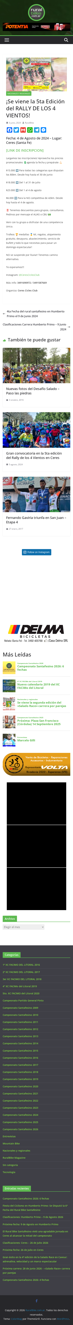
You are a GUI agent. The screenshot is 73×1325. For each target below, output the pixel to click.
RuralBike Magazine (14, 1157)
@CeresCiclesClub (29, 274)
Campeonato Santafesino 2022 (20, 1100)
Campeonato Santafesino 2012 (20, 1029)
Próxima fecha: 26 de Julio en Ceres (23, 1249)
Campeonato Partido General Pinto (23, 1000)
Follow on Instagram (39, 552)
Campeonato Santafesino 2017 (20, 1064)
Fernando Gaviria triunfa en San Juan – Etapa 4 (36, 519)
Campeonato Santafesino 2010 (20, 1014)
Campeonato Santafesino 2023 (20, 1107)
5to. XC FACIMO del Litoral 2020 (21, 993)
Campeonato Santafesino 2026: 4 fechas (26, 1279)
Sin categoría (10, 1165)
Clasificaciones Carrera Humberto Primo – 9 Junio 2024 (34, 327)
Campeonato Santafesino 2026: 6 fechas (26, 1198)
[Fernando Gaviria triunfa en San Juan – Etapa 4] (36, 479)
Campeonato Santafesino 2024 (20, 1114)
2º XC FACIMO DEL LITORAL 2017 (21, 972)
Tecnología (9, 1172)
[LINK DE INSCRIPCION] (25, 150)
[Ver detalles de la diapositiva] (36, 27)
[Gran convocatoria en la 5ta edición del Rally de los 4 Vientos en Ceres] (36, 414)
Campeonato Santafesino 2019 (20, 1079)
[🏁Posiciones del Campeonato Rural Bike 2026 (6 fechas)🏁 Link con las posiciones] (19, 574)
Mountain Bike (11, 1143)
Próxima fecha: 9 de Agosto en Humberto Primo (30, 1224)
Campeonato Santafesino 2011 (20, 1022)
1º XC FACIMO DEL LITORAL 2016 (21, 964)
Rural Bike (16, 787)
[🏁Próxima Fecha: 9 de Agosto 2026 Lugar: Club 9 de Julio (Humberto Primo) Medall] (53, 608)
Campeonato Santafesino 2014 (20, 1043)
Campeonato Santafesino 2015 (20, 1050)
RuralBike (29, 122)
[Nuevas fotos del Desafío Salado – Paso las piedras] (36, 350)
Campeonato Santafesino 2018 (20, 1072)
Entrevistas (9, 1136)
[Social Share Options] (6, 589)
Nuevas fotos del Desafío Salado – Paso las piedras (32, 390)
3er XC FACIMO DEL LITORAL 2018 (22, 979)
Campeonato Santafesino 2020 (20, 1086)
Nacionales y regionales (18, 93)
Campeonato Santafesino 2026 (20, 1129)
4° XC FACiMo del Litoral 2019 (20, 986)
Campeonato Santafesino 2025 (20, 1122)
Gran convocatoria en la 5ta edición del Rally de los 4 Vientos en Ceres (34, 455)
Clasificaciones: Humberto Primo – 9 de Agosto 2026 (33, 1217)
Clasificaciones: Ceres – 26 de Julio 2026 (25, 1242)
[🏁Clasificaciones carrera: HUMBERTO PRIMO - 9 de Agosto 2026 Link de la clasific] (19, 608)
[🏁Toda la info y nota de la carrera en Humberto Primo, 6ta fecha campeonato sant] (53, 574)
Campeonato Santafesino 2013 (20, 1036)
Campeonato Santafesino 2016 (20, 1057)
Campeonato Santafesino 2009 (20, 1007)
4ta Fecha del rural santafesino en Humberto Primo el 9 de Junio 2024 (36, 314)
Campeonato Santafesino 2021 (20, 1093)
